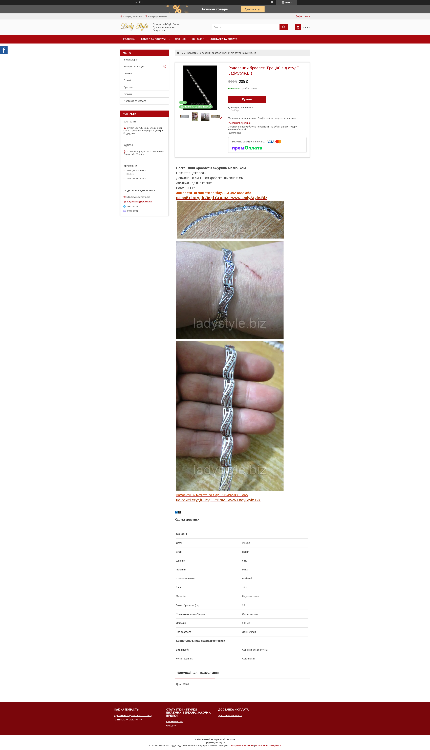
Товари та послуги (153, 39)
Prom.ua (231, 739)
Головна (129, 39)
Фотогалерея (131, 59)
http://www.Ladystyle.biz (138, 197)
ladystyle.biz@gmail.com (139, 201)
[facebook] (176, 512)
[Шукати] (284, 27)
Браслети (191, 53)
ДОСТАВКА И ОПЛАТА (230, 715)
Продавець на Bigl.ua (215, 742)
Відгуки (128, 94)
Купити (247, 99)
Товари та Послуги (134, 66)
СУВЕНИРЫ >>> (174, 721)
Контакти (198, 39)
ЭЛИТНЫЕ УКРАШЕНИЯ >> (128, 719)
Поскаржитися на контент (242, 745)
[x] (179, 512)
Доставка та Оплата (223, 39)
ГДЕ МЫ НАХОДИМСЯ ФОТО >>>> (133, 715)
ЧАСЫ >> (171, 725)
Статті (127, 80)
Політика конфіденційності (268, 745)
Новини (128, 73)
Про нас (180, 39)
